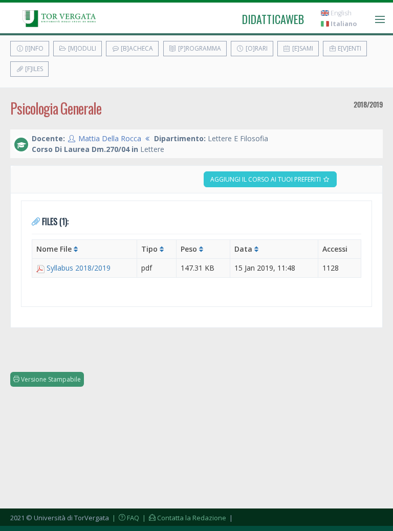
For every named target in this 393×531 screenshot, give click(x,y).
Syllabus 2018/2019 (79, 268)
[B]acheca (136, 48)
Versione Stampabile (50, 379)
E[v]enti (348, 48)
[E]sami (302, 48)
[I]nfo (33, 48)
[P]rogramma (199, 48)
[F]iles (33, 68)
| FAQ (125, 517)
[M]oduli (81, 48)
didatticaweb (273, 19)
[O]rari (256, 48)
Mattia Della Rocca (109, 138)
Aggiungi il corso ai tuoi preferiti (266, 179)
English (340, 13)
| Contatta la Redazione (183, 517)
